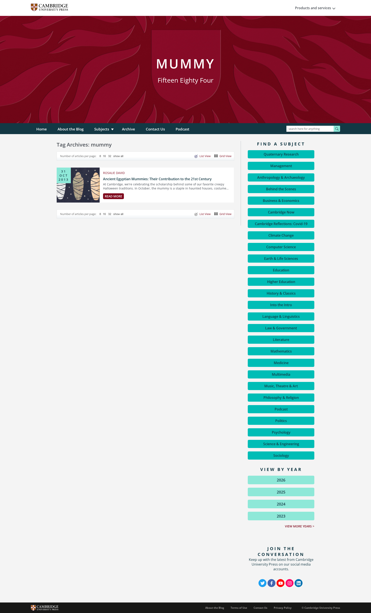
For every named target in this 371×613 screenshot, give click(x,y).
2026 (281, 480)
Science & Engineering (281, 444)
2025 (281, 492)
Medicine (281, 362)
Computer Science (281, 247)
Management (281, 165)
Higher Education (281, 281)
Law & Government (281, 328)
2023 (281, 516)
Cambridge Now (281, 212)
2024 (281, 504)
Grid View (225, 156)
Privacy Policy (283, 608)
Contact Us (155, 129)
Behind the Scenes (281, 189)
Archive (128, 129)
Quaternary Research (281, 154)
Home (41, 129)
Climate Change (281, 235)
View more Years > (299, 526)
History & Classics (281, 293)
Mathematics (281, 351)
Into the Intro (281, 305)
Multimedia (281, 374)
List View (205, 156)
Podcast (182, 129)
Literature (281, 339)
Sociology (281, 455)
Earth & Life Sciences (281, 258)
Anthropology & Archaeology (281, 177)
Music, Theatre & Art (281, 386)
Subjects (101, 129)
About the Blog (71, 129)
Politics (281, 420)
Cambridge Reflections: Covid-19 (281, 223)
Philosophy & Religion (281, 397)
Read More (113, 196)
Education (281, 270)
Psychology (281, 432)
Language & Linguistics (281, 316)
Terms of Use (239, 608)
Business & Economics (281, 200)
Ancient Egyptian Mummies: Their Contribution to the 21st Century (157, 179)
